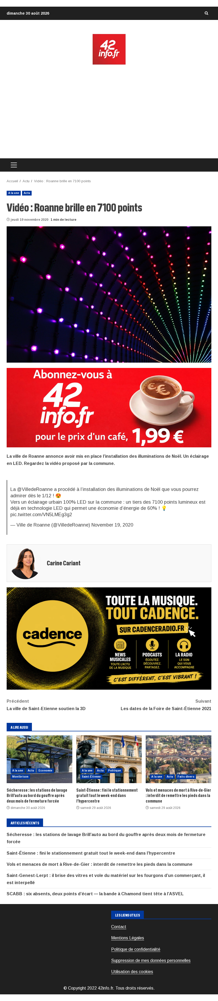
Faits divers (186, 776)
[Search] (206, 13)
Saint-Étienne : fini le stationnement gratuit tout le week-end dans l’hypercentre (109, 759)
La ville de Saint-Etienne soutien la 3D (46, 705)
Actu (27, 193)
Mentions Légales (127, 938)
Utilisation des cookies (132, 971)
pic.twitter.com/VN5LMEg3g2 (41, 514)
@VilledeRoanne (35, 489)
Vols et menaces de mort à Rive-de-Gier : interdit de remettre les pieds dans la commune (178, 759)
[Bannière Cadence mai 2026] (109, 638)
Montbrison (20, 776)
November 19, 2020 (112, 525)
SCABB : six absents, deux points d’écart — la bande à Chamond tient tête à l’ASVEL (95, 894)
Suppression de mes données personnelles (151, 960)
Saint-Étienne (91, 776)
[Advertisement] (109, 112)
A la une (13, 193)
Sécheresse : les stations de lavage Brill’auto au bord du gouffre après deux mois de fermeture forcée (39, 759)
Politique (114, 770)
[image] (109, 407)
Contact (118, 926)
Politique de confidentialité (135, 949)
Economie (45, 770)
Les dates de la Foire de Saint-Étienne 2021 (166, 705)
